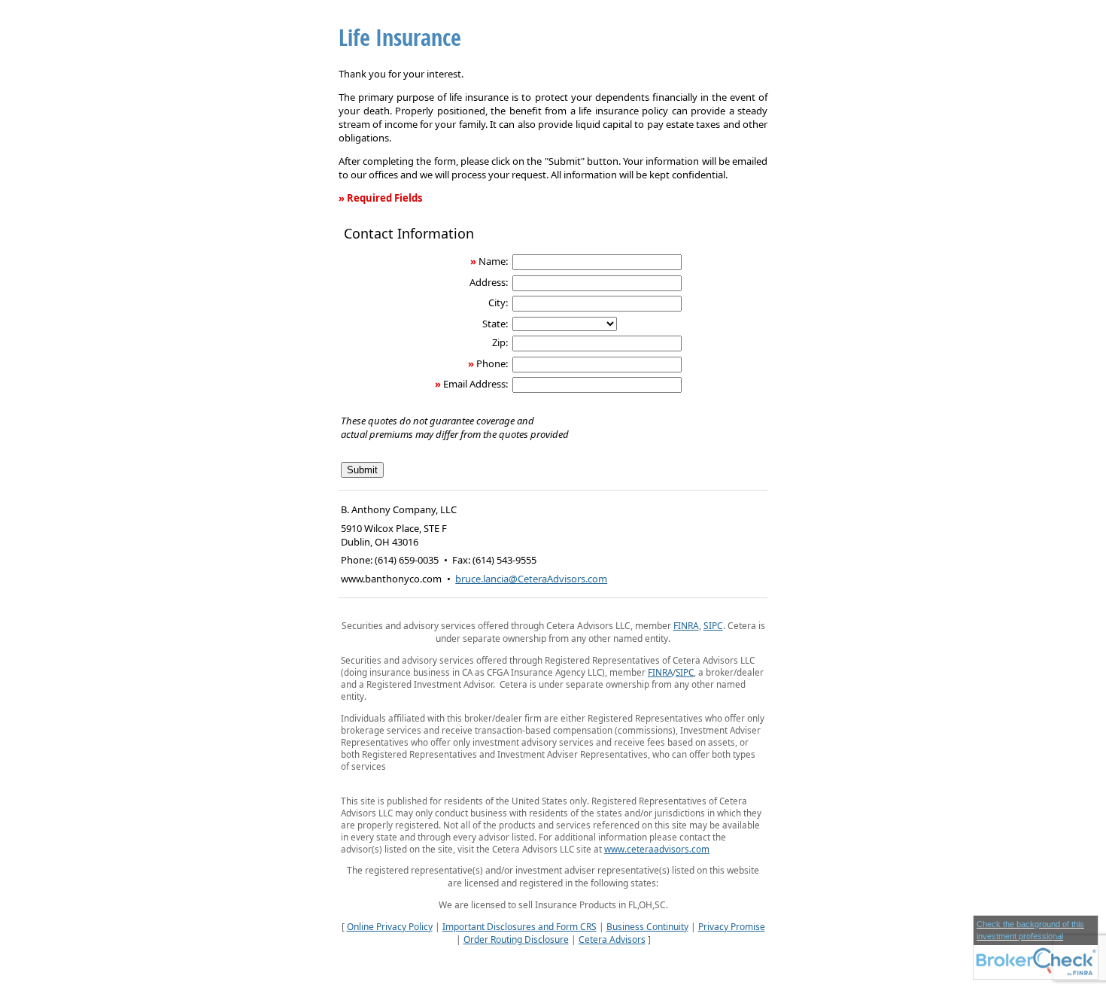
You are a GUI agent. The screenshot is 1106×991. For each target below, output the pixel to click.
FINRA (686, 625)
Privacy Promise (731, 926)
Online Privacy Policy (390, 926)
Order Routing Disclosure (516, 939)
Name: (493, 261)
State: (495, 323)
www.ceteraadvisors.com (656, 849)
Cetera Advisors (612, 939)
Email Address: (475, 384)
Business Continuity (647, 926)
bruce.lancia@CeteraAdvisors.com (531, 578)
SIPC (713, 625)
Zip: (500, 342)
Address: (488, 282)
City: (498, 302)
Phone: (492, 363)
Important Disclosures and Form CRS (519, 926)
